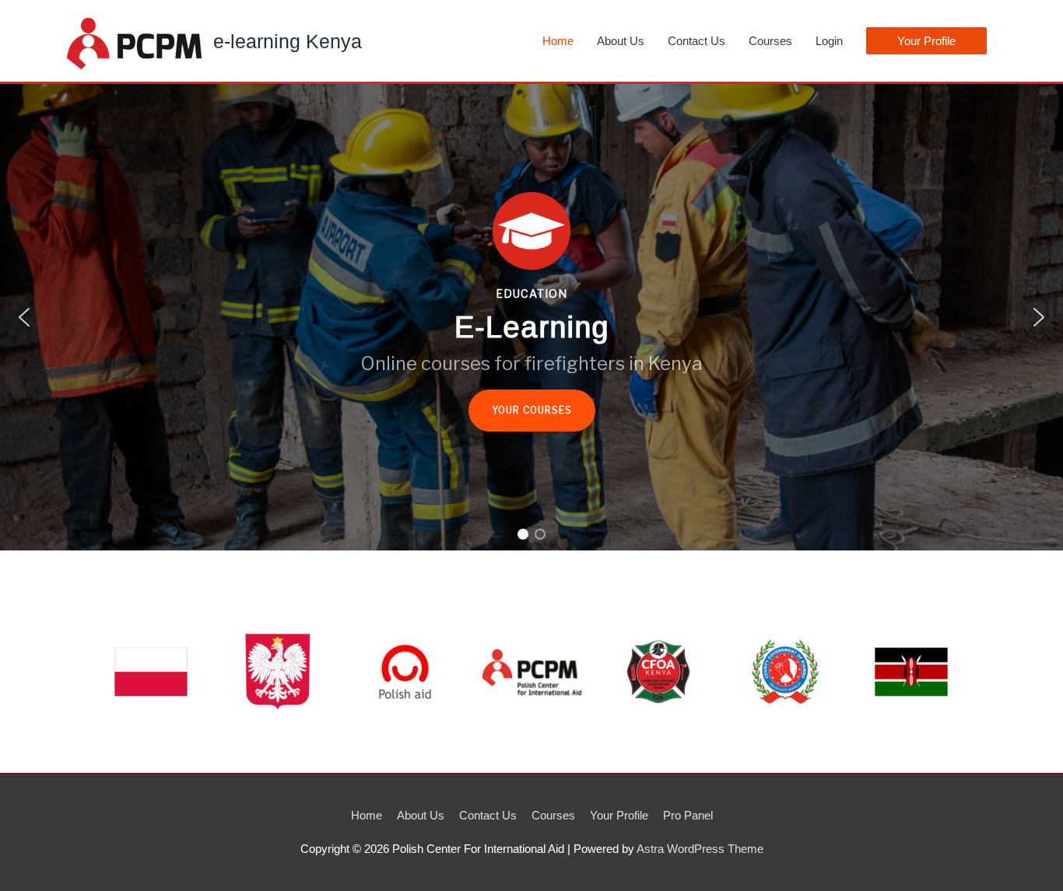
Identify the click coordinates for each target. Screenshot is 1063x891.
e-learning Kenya (287, 41)
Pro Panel (688, 815)
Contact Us (696, 40)
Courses (770, 40)
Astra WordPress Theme (700, 848)
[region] (531, 317)
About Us (620, 40)
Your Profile (619, 815)
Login (829, 40)
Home (558, 40)
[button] (926, 40)
